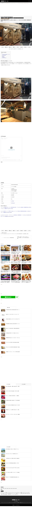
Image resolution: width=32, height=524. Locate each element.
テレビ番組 (21, 492)
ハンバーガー (15, 233)
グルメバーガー (9, 233)
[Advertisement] (16, 10)
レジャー (19, 493)
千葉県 (3, 488)
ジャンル (2, 492)
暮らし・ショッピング (12, 494)
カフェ (6, 233)
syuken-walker (5, 232)
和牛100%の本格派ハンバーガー (6, 54)
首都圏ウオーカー (16, 499)
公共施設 (21, 493)
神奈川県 (12, 488)
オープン (3, 233)
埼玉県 (5, 488)
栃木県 (9, 488)
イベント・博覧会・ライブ (6, 492)
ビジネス (28, 492)
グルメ (13, 492)
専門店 (29, 493)
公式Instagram (4, 55)
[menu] (31, 1)
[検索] (29, 1)
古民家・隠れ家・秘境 (25, 493)
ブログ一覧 (12, 502)
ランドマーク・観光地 (15, 493)
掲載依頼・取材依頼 (19, 502)
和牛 (17, 233)
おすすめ (5, 233)
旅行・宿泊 (2, 494)
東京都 (24, 233)
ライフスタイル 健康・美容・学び (8, 493)
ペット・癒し (2, 493)
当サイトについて (24, 502)
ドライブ (23, 492)
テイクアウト (12, 233)
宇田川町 (19, 233)
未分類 (1, 489)
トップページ (2, 502)
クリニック (10, 492)
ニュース (26, 492)
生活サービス (16, 494)
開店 (27, 233)
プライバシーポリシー (29, 502)
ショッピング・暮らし (16, 492)
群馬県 (14, 488)
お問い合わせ (15, 502)
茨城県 (16, 488)
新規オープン (22, 233)
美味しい (26, 233)
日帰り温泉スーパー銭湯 (6, 494)
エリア (1, 488)
